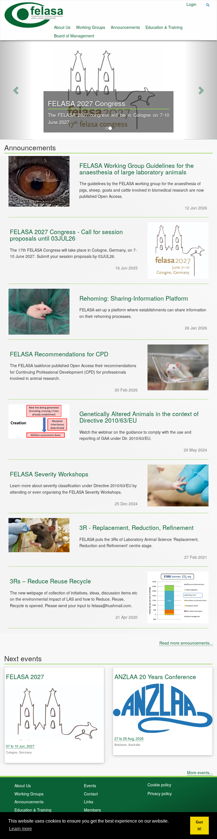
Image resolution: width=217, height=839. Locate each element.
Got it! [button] (199, 825)
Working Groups (90, 27)
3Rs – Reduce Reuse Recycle (50, 581)
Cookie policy (159, 784)
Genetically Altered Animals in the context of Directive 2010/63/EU (139, 416)
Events (90, 785)
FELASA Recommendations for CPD (59, 354)
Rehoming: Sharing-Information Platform (133, 298)
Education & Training (164, 27)
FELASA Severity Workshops (49, 474)
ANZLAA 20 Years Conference (155, 676)
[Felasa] (34, 14)
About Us (62, 27)
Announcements (125, 27)
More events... (200, 772)
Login (191, 4)
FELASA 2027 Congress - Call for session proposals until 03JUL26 (66, 234)
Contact (91, 794)
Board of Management (74, 35)
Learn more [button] (20, 828)
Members (92, 810)
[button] (16, 90)
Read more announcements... (186, 643)
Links (88, 801)
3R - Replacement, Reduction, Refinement (136, 527)
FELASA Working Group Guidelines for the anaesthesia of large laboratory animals (136, 168)
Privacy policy (159, 793)
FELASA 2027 (25, 676)
